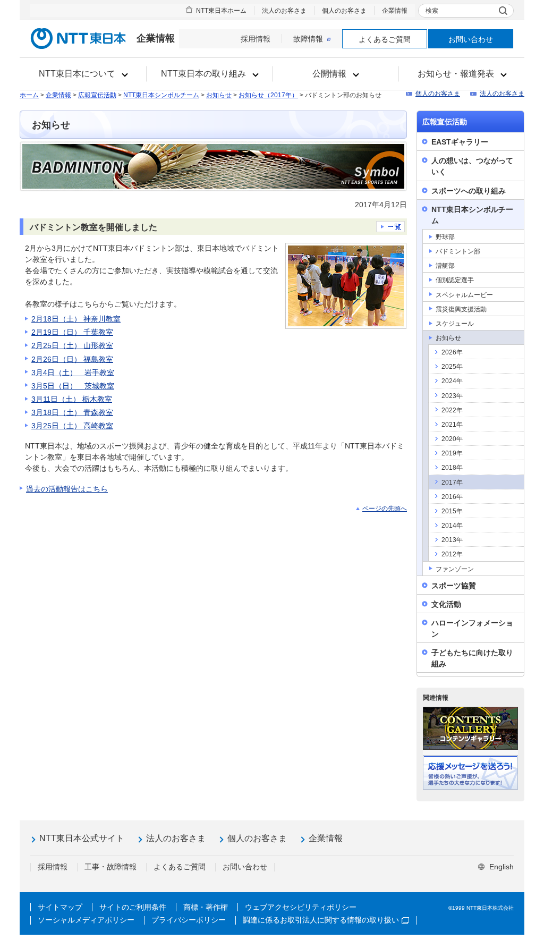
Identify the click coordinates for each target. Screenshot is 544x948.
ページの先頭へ (384, 508)
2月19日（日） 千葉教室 (72, 332)
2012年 (452, 554)
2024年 (452, 381)
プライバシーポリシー (188, 920)
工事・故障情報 (110, 866)
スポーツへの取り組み (468, 191)
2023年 (452, 396)
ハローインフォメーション (472, 628)
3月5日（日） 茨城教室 (72, 386)
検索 (432, 10)
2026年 (452, 352)
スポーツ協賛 (453, 585)
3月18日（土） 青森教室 (72, 412)
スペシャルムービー (464, 295)
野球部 (445, 237)
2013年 (452, 540)
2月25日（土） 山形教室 (72, 345)
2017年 (452, 482)
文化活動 (446, 604)
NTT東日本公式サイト (81, 838)
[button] (83, 74)
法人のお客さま (284, 10)
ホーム (29, 95)
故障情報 (308, 39)
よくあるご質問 (385, 39)
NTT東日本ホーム (221, 10)
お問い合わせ (470, 39)
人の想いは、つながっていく (472, 166)
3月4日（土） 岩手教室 (72, 372)
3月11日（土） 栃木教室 (71, 399)
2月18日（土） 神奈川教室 (76, 319)
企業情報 (394, 10)
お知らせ (219, 95)
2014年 (452, 525)
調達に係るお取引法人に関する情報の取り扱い (321, 920)
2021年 (452, 424)
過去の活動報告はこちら (67, 489)
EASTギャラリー (459, 142)
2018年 (452, 467)
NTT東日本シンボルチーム (161, 95)
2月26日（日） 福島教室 (72, 359)
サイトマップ (60, 907)
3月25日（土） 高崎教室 (72, 425)
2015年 (452, 511)
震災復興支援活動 (461, 309)
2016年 (452, 497)
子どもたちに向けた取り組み (472, 658)
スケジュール (455, 323)
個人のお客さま (344, 10)
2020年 (452, 439)
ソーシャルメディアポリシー (86, 920)
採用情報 (255, 39)
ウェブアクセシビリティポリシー (300, 907)
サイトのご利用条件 (132, 907)
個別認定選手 (455, 280)
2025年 (452, 366)
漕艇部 (445, 265)
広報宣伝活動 (97, 95)
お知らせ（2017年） (268, 95)
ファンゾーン (455, 569)
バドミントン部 (458, 251)
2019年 (452, 453)
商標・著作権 (205, 907)
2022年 (452, 410)
